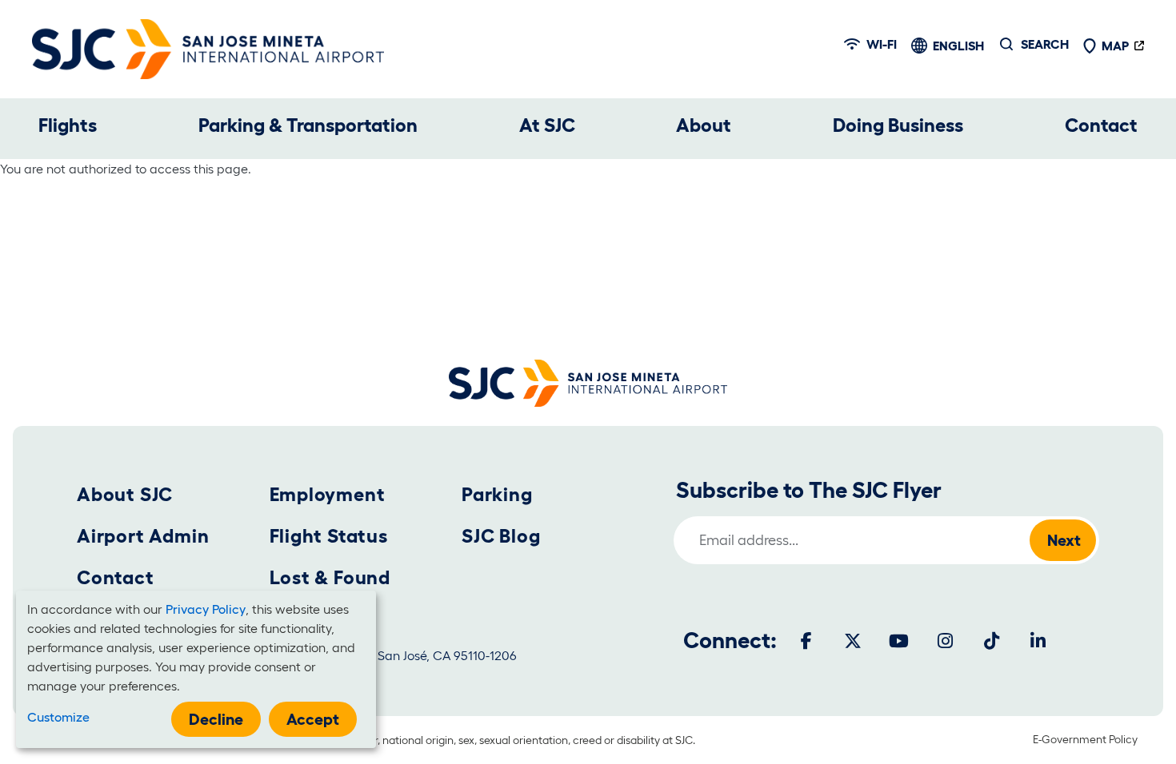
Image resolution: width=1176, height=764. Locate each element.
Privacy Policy (206, 609)
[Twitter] (853, 641)
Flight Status (329, 536)
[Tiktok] (992, 641)
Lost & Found (330, 577)
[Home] (208, 49)
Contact (1101, 125)
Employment (328, 494)
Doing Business (898, 125)
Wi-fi (881, 44)
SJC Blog (501, 536)
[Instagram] (945, 641)
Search (1045, 44)
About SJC (125, 494)
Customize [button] (58, 717)
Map (1115, 45)
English (958, 45)
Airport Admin (143, 536)
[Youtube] (899, 641)
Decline (216, 719)
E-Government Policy (1085, 739)
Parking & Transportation (308, 125)
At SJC (547, 125)
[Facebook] (806, 641)
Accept (312, 719)
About (703, 125)
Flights (67, 125)
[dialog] (196, 669)
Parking (497, 494)
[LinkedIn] (1038, 641)
